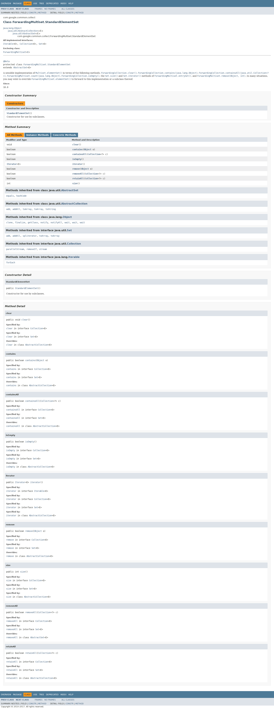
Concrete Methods (64, 135)
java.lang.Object (12, 28)
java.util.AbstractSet (24, 33)
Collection (26, 44)
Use (35, 3)
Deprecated (52, 3)
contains (77, 149)
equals (10, 196)
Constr (32, 13)
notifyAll (56, 222)
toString (51, 209)
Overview (6, 3)
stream (43, 249)
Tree (41, 3)
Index (63, 3)
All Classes (68, 9)
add (8, 209)
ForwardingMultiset (14, 52)
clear (75, 144)
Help (70, 3)
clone (9, 222)
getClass (33, 222)
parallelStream (15, 249)
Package (17, 3)
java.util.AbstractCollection (23, 31)
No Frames (50, 9)
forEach (10, 262)
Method (42, 13)
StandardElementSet (18, 113)
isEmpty (76, 159)
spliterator (30, 236)
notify (44, 222)
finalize (20, 222)
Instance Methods (37, 135)
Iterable (8, 44)
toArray (27, 209)
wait (67, 222)
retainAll (78, 178)
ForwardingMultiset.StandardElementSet (46, 64)
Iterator (12, 164)
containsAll (79, 154)
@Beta (6, 61)
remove (76, 169)
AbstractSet (20, 67)
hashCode (21, 196)
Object (87, 149)
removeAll (78, 173)
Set (40, 44)
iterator (77, 164)
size (74, 183)
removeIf (31, 249)
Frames (38, 9)
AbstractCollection (74, 203)
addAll (16, 209)
